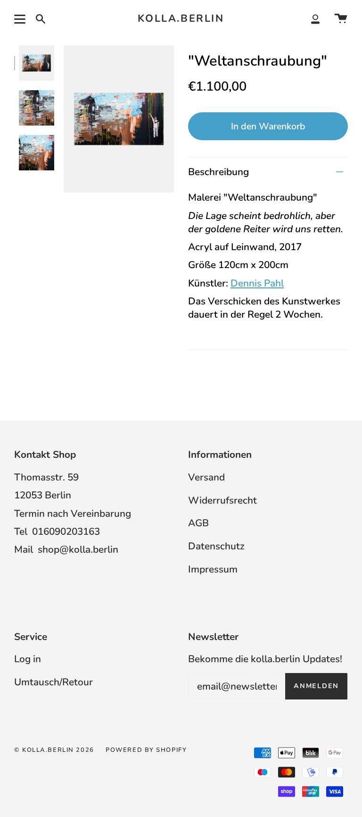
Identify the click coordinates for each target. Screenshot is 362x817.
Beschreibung (218, 171)
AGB (198, 523)
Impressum (213, 569)
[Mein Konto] (315, 19)
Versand (206, 477)
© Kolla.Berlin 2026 (54, 750)
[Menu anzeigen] (21, 19)
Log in (27, 658)
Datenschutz (216, 546)
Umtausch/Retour (53, 682)
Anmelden (316, 686)
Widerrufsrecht (222, 500)
